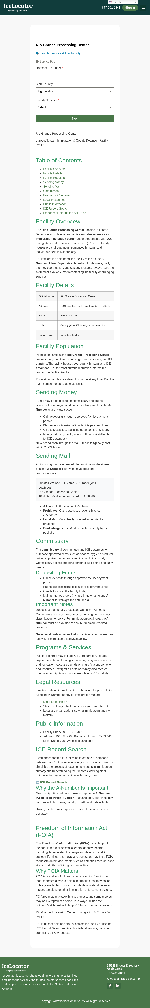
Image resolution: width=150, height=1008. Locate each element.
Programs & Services (57, 195)
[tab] (58, 53)
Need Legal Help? (55, 701)
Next (75, 118)
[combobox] (75, 91)
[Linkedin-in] (117, 986)
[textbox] (71, 107)
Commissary (51, 190)
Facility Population (55, 177)
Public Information (55, 204)
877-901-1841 (111, 7)
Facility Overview (54, 168)
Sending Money (53, 182)
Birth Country (44, 84)
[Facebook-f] (110, 986)
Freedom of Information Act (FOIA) (65, 212)
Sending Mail (51, 186)
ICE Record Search (55, 208)
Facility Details (52, 173)
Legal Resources (54, 199)
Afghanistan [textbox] (45, 91)
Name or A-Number (49, 68)
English (116, 2)
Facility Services (47, 100)
